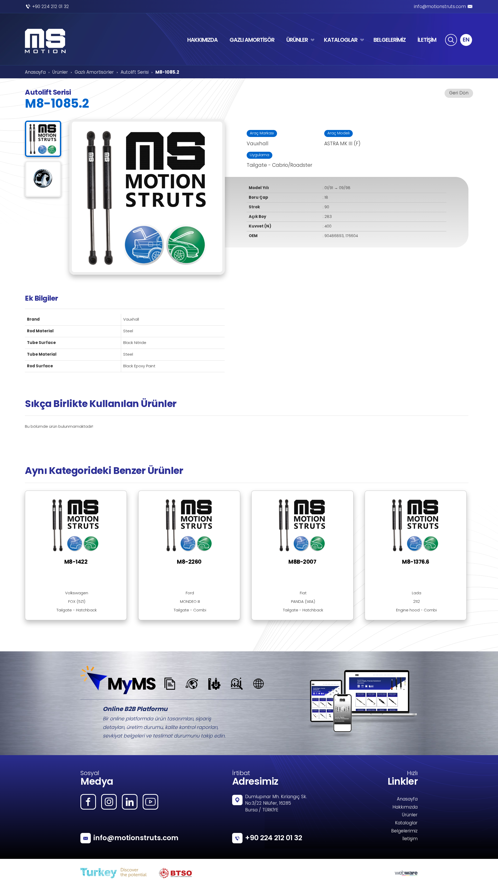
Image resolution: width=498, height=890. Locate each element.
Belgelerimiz (404, 831)
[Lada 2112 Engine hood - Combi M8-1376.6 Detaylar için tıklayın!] (416, 494)
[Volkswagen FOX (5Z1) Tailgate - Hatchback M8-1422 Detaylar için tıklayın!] (81, 494)
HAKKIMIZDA (202, 40)
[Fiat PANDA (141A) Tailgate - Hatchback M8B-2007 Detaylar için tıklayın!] (307, 494)
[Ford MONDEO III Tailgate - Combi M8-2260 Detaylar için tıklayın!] (194, 494)
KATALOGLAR (340, 40)
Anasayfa (35, 72)
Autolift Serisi (135, 72)
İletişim (410, 839)
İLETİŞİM (427, 40)
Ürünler (60, 72)
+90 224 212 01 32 (50, 7)
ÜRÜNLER (297, 40)
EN (466, 39)
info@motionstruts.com (440, 7)
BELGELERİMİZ (390, 40)
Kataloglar (406, 823)
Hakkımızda (405, 807)
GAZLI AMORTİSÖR (252, 40)
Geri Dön (458, 93)
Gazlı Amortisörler (94, 72)
